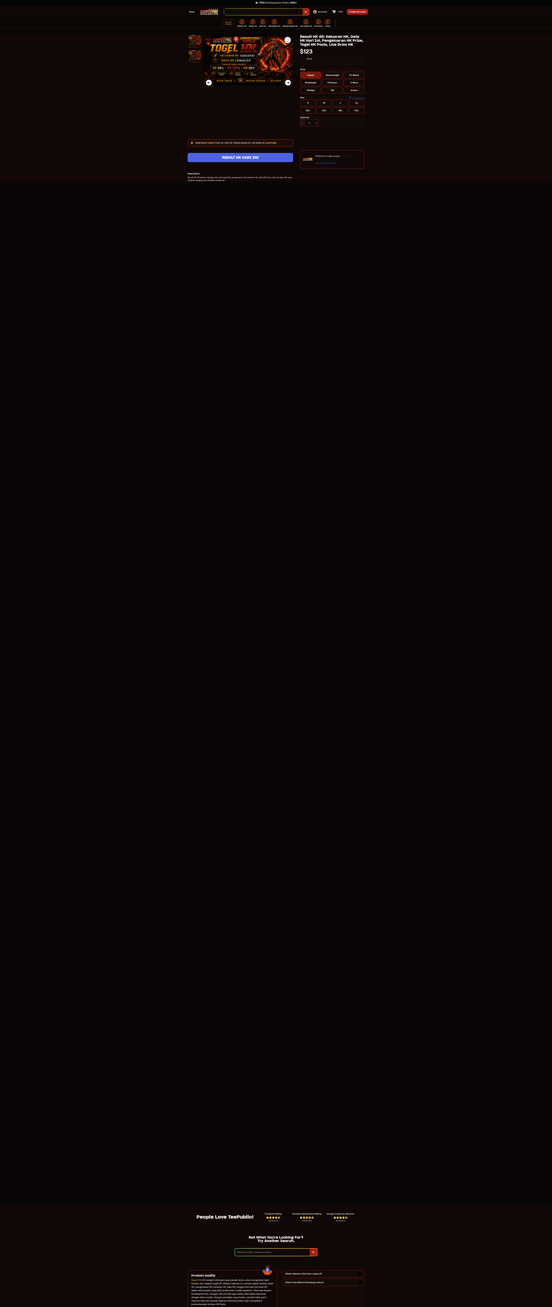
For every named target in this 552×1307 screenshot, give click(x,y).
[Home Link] (209, 12)
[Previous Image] (209, 83)
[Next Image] (288, 83)
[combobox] (263, 12)
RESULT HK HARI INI (240, 157)
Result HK (196, 1280)
